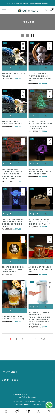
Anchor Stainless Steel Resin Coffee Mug (41, 269)
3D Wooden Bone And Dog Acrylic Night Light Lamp (39, 221)
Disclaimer (38, 404)
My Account (17, 401)
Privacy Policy (30, 401)
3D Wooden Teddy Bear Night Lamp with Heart (13, 269)
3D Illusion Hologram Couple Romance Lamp (40, 171)
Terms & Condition (23, 404)
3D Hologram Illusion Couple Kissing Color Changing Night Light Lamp (12, 174)
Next (43, 339)
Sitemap (41, 401)
